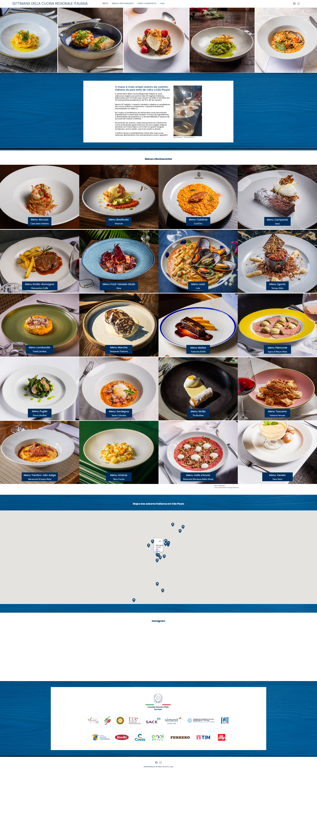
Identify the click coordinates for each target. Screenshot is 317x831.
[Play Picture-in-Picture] (197, 132)
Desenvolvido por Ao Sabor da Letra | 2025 (158, 767)
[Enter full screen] (201, 132)
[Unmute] (181, 132)
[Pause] (176, 132)
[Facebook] (294, 3)
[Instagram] (298, 3)
